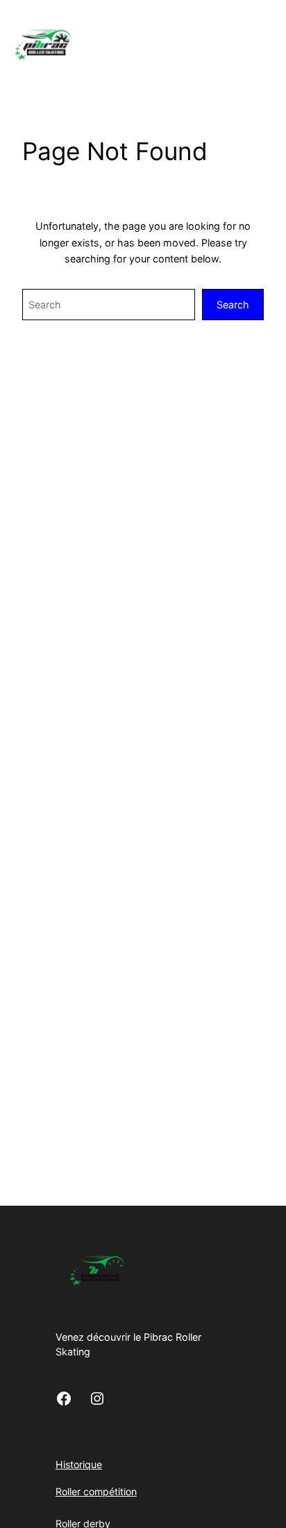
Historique (79, 1464)
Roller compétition (96, 1491)
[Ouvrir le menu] (277, 43)
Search (233, 304)
